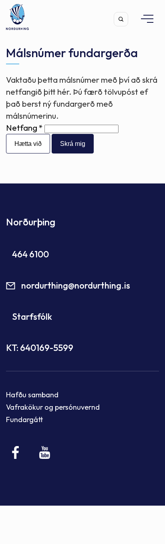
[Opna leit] (121, 19)
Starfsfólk (32, 316)
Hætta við (28, 143)
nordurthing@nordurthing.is (75, 285)
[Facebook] (16, 452)
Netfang (21, 128)
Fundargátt (24, 419)
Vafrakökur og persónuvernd (53, 407)
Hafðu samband (32, 394)
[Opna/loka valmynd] (143, 18)
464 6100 (30, 254)
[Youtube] (44, 452)
